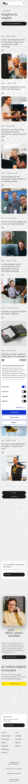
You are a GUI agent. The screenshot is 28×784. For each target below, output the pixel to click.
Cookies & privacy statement (14, 768)
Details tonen (19, 407)
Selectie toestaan (14, 417)
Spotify (17, 742)
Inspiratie (4, 746)
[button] (23, 3)
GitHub (17, 746)
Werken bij (5, 749)
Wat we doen (6, 736)
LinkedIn (18, 736)
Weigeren (14, 422)
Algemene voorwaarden (14, 773)
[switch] (24, 391)
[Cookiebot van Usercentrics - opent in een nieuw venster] (19, 360)
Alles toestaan (14, 412)
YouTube (18, 739)
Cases (3, 742)
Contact (4, 752)
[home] (5, 3)
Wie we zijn (5, 739)
